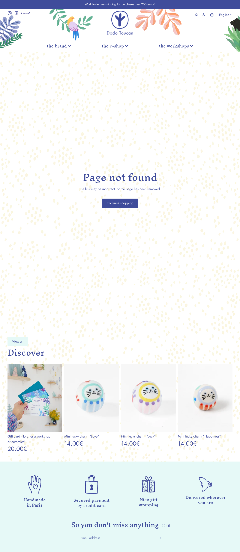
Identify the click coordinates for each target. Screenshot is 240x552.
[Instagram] (10, 13)
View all (17, 341)
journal (25, 13)
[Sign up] (159, 538)
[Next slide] (113, 398)
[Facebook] (16, 13)
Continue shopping (120, 203)
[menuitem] (59, 46)
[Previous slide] (70, 398)
